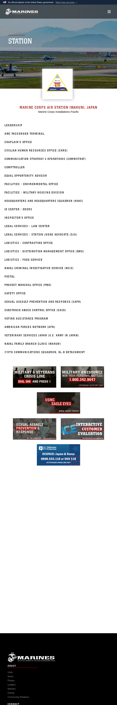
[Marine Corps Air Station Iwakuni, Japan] (21, 11)
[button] (67, 2)
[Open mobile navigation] (109, 12)
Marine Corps (58, 657)
